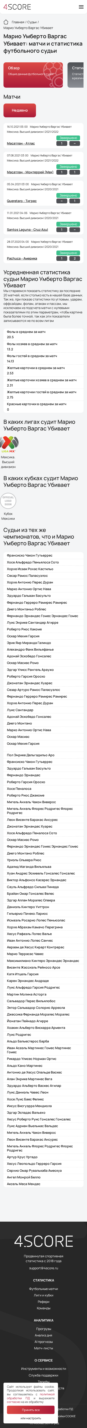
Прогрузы (43, 1329)
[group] (33, 75)
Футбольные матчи (43, 1289)
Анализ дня (43, 1335)
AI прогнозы (44, 1342)
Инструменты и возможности (43, 1369)
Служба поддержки (43, 1375)
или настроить (31, 1418)
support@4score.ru (43, 1268)
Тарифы (43, 1382)
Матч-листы (43, 1348)
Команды (43, 1308)
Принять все (31, 1410)
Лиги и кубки (43, 1295)
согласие (13, 1402)
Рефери (43, 1302)
